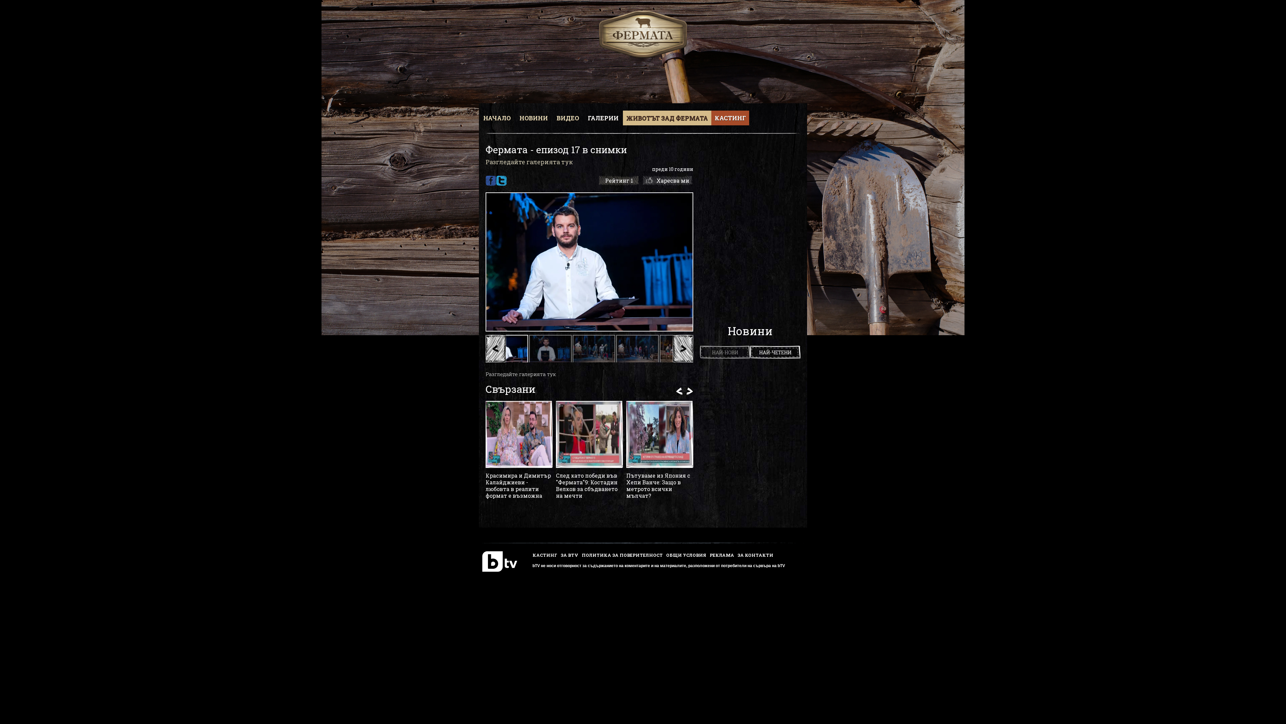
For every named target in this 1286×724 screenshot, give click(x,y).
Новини (533, 118)
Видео (568, 118)
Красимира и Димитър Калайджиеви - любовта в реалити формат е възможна (518, 485)
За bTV (569, 555)
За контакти (755, 555)
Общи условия (686, 555)
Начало (497, 118)
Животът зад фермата (667, 118)
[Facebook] (491, 181)
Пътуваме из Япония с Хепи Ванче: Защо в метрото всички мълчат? (658, 485)
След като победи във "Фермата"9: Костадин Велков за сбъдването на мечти (587, 485)
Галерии (603, 118)
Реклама (722, 555)
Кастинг (730, 118)
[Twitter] (501, 181)
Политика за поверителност (622, 555)
